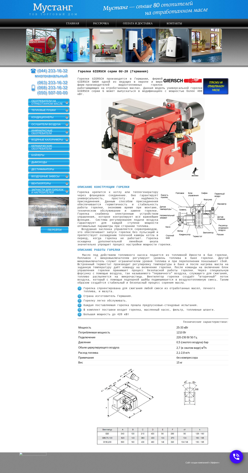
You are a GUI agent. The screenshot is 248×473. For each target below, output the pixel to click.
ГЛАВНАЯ (72, 23)
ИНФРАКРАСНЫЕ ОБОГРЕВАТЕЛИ (41, 132)
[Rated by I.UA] (32, 454)
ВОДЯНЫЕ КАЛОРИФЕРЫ (47, 139)
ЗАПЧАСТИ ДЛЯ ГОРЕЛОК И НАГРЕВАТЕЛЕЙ (47, 191)
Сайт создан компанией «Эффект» (202, 463)
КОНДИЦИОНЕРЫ (42, 117)
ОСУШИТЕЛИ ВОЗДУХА (46, 124)
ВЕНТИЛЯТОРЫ (41, 183)
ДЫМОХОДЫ (39, 162)
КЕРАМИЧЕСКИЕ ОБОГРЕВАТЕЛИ (41, 147)
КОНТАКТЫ (174, 23)
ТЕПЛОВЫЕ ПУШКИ (43, 110)
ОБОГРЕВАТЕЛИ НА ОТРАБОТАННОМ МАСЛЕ (47, 102)
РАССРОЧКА (101, 23)
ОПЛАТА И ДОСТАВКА (138, 23)
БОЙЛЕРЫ (37, 155)
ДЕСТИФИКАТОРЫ (42, 169)
